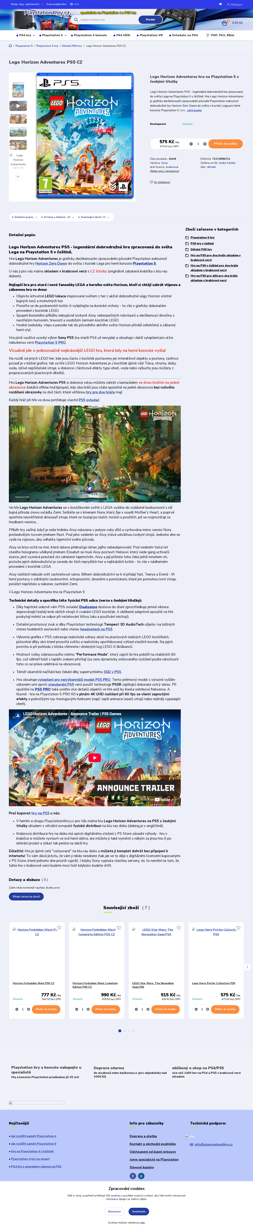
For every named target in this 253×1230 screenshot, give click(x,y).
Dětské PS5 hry (72, 46)
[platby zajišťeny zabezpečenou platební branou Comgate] (36, 1103)
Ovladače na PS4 (185, 35)
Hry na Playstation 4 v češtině (32, 1151)
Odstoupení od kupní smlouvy (153, 1152)
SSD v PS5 (112, 672)
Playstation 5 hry (47, 46)
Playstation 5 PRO (50, 342)
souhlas (116, 1195)
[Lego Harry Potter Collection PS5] (216, 952)
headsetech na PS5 (96, 629)
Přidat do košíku (225, 144)
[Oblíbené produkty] (221, 4)
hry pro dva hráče (100, 392)
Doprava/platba (56, 4)
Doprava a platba (143, 1136)
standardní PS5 (61, 684)
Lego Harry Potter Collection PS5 (213, 983)
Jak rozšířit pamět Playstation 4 (33, 1136)
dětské (211, 167)
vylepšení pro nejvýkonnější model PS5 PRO (74, 679)
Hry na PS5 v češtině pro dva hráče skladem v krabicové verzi (214, 268)
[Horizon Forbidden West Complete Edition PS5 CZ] (97, 952)
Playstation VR (151, 35)
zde (142, 1222)
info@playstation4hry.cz (214, 1144)
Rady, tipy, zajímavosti (25, 4)
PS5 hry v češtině (202, 243)
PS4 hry (25, 35)
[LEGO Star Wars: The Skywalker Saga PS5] (156, 952)
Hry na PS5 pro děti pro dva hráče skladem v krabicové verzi (214, 278)
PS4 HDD (123, 35)
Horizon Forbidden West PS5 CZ (33, 983)
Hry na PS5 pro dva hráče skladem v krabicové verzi (216, 258)
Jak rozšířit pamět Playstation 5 (33, 1144)
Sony (164, 163)
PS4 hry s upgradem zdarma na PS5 (36, 1167)
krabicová (172, 167)
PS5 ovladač (89, 400)
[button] (119, 1030)
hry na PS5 (40, 813)
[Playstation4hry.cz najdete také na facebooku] (133, 1176)
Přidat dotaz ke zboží (26, 896)
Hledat (150, 19)
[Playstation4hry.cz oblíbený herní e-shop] (36, 20)
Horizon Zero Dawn (51, 263)
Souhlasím (138, 1211)
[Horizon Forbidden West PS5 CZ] (37, 952)
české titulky (227, 163)
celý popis (194, 110)
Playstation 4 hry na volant (30, 1159)
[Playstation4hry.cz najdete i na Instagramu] (141, 1176)
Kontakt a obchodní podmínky (153, 1144)
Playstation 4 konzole (90, 35)
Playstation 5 (52, 35)
